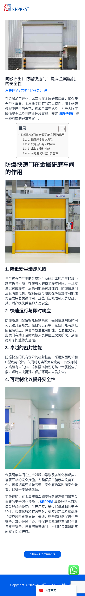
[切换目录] (60, 128)
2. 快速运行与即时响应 (41, 144)
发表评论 (11, 90)
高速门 (26, 90)
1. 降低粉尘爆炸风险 (40, 139)
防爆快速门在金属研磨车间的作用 (43, 135)
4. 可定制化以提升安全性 (43, 153)
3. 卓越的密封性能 (39, 148)
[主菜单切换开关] (76, 7)
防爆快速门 (67, 113)
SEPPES (46, 502)
